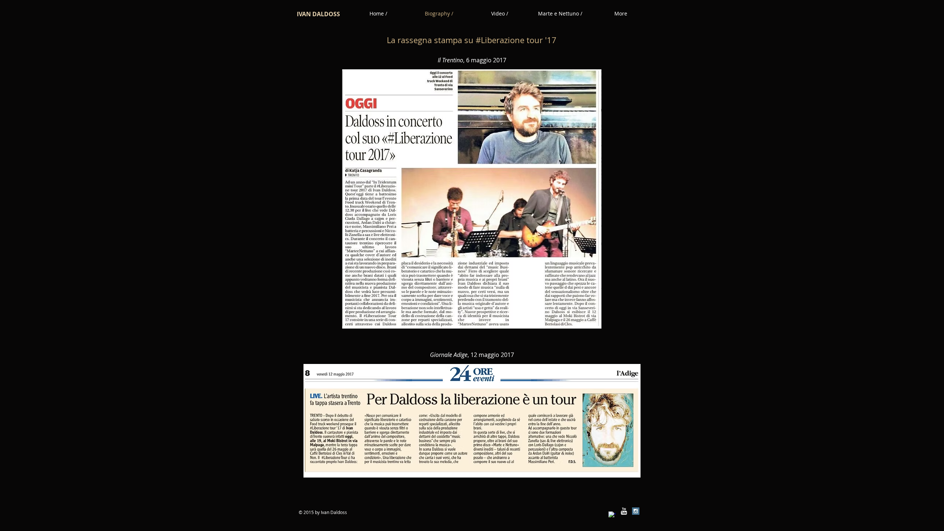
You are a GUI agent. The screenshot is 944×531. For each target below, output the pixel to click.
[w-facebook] (612, 515)
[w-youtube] (624, 511)
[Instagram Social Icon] (635, 511)
